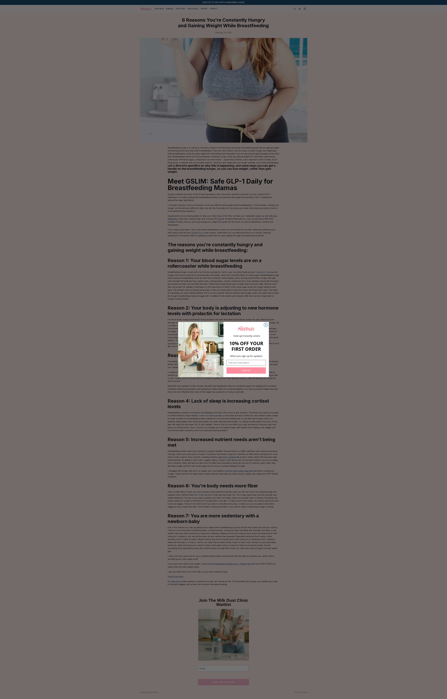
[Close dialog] (266, 325)
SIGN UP (246, 370)
